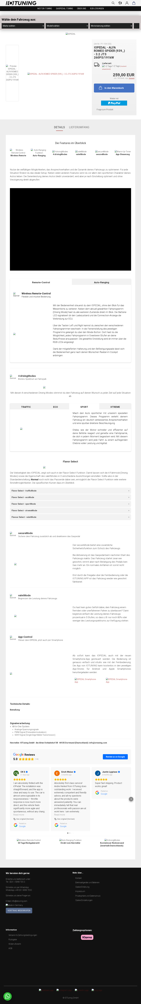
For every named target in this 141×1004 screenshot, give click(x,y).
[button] (10, 799)
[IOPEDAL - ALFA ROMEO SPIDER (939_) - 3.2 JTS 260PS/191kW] (56, 74)
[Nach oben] (133, 1000)
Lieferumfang (79, 127)
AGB (10, 948)
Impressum (80, 891)
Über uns (81, 8)
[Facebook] (46, 990)
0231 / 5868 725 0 (17, 882)
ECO (55, 407)
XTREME (115, 407)
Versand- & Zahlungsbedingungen (23, 935)
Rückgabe (13, 939)
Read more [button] (18, 814)
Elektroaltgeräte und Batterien (87, 882)
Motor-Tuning (44, 8)
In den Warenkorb (114, 88)
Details (59, 127)
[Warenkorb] (133, 3)
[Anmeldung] (127, 3)
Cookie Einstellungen (84, 900)
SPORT (84, 407)
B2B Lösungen (97, 8)
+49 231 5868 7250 (23, 890)
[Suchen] (113, 3)
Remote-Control (41, 282)
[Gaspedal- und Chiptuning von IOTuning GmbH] (22, 3)
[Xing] (97, 990)
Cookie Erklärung (82, 887)
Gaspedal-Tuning (64, 8)
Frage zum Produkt (105, 109)
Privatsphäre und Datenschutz (87, 896)
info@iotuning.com (19, 901)
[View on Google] (16, 773)
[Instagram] (64, 990)
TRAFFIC (26, 407)
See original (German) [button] (25, 819)
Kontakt (78, 878)
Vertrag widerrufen (19, 910)
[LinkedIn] (82, 990)
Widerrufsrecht (15, 944)
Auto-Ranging (101, 282)
